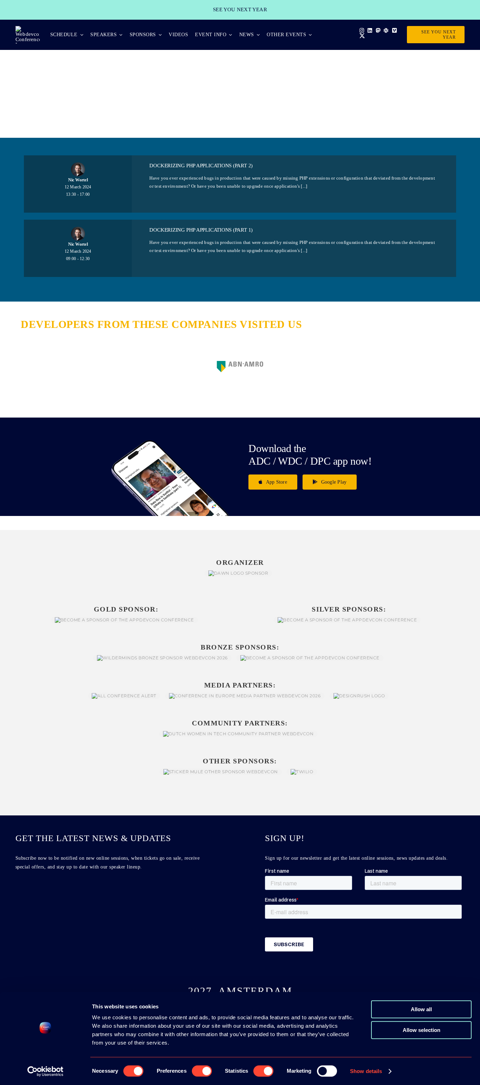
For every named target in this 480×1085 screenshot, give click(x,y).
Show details (366, 1071)
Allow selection (421, 1030)
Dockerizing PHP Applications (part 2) (201, 165)
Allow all (421, 1009)
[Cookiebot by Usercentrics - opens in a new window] (45, 1071)
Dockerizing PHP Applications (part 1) (201, 230)
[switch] (202, 1071)
